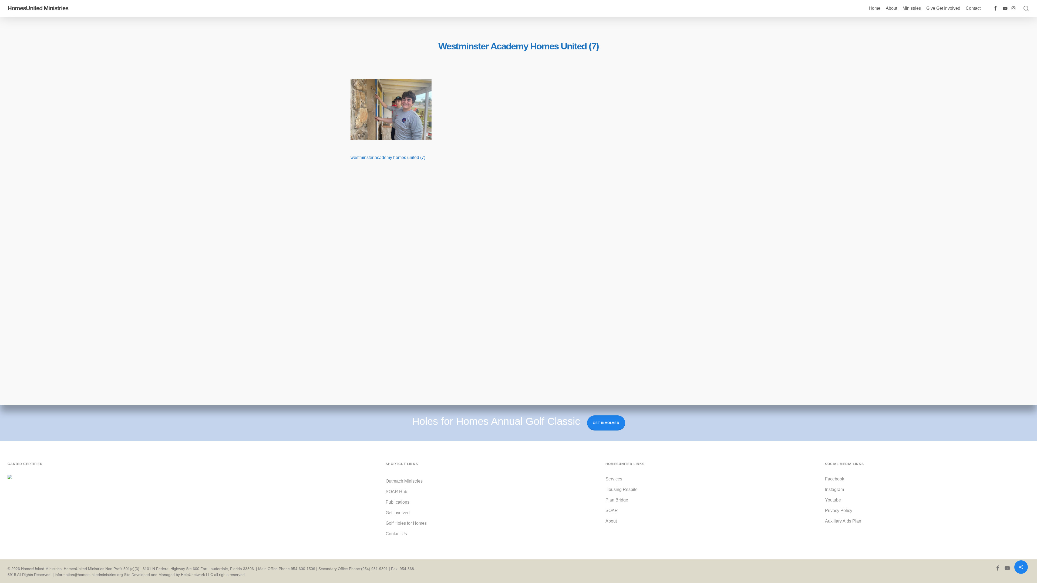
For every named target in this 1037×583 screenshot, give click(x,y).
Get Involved (606, 423)
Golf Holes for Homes (406, 523)
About (611, 521)
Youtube (833, 500)
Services (613, 479)
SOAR (611, 510)
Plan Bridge (616, 500)
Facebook (834, 479)
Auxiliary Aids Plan (843, 521)
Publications (397, 502)
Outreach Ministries (404, 481)
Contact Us (396, 533)
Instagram (834, 489)
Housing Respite (621, 489)
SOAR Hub (396, 491)
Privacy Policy (838, 510)
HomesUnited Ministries (38, 8)
